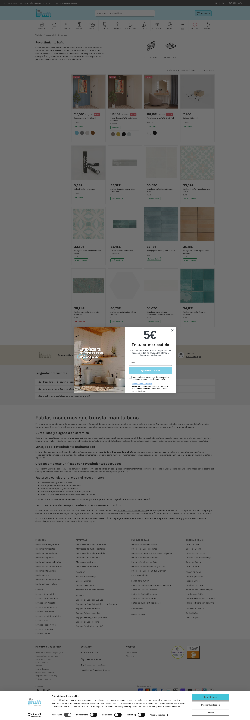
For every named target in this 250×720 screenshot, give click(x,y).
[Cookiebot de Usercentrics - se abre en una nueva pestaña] (34, 715)
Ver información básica (142, 384)
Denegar (210, 712)
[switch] (93, 715)
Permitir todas (210, 697)
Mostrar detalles (157, 715)
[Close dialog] (172, 330)
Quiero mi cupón (150, 370)
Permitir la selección (210, 705)
